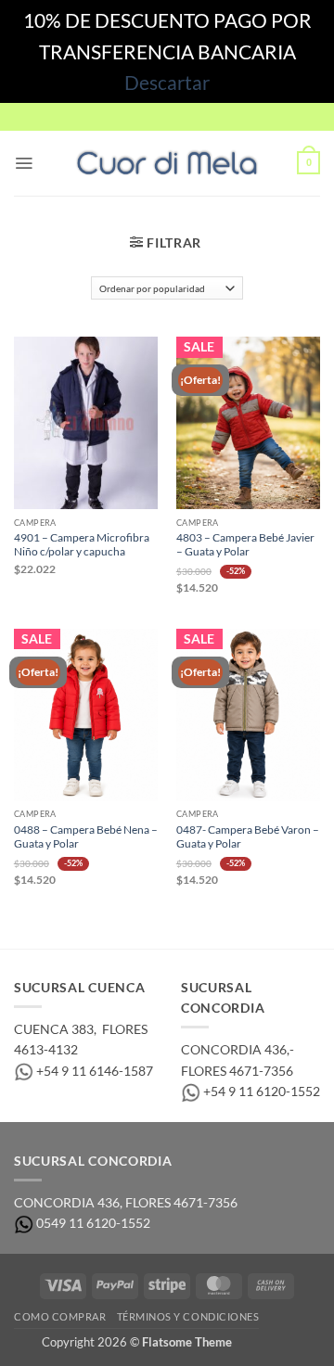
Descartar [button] (167, 82)
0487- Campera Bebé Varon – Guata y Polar (247, 836)
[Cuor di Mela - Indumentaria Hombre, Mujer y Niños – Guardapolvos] (167, 163)
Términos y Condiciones (188, 1316)
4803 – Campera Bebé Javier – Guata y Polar (245, 544)
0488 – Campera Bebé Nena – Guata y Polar (86, 836)
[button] (23, 163)
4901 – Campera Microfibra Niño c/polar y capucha (81, 544)
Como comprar (60, 1316)
